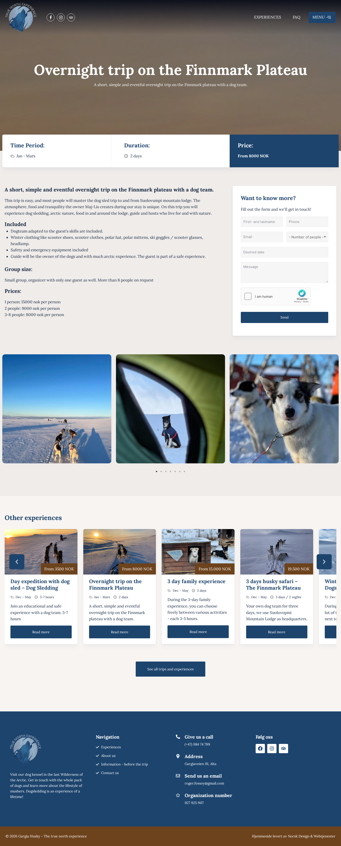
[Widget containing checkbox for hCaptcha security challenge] (276, 296)
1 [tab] (156, 471)
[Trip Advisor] (71, 17)
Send (284, 317)
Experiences (267, 17)
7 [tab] (184, 471)
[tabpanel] (57, 408)
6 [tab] (179, 471)
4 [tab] (170, 471)
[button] (16, 561)
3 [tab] (166, 471)
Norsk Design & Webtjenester (311, 836)
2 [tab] (161, 471)
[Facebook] (51, 17)
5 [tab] (175, 471)
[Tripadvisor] (283, 748)
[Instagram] (61, 17)
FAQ (296, 17)
